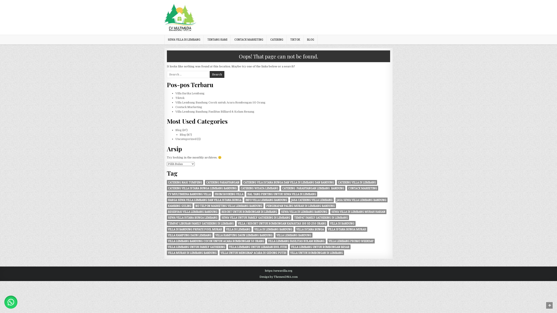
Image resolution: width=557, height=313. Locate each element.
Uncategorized (185, 139)
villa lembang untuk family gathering (196, 247)
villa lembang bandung (294, 235)
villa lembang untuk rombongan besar (320, 247)
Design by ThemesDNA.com (279, 276)
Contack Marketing (248, 39)
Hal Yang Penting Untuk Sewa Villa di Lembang (281, 194)
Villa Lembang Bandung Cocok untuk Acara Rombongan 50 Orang (220, 102)
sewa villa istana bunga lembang (193, 217)
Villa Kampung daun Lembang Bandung (244, 235)
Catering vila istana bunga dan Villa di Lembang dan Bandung (288, 182)
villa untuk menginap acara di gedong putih (253, 253)
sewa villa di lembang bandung (304, 211)
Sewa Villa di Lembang (184, 39)
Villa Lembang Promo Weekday (351, 241)
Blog (310, 39)
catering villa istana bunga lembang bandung (202, 188)
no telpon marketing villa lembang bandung (228, 206)
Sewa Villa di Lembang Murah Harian (358, 211)
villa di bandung (342, 223)
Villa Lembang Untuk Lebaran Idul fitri (258, 247)
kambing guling (179, 206)
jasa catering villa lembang (312, 200)
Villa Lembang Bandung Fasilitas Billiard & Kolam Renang (214, 111)
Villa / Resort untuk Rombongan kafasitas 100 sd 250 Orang (282, 223)
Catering (276, 39)
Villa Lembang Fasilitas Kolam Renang (296, 241)
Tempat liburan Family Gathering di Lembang (201, 223)
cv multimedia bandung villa (189, 194)
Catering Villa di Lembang (357, 182)
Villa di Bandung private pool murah (195, 229)
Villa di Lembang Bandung (273, 229)
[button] (10, 302)
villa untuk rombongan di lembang (316, 253)
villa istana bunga (310, 229)
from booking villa (229, 194)
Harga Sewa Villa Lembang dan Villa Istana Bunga (205, 200)
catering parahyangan (222, 182)
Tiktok (295, 39)
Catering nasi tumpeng (185, 182)
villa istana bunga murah (347, 229)
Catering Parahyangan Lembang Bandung (313, 188)
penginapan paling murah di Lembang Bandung (300, 206)
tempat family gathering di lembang (321, 217)
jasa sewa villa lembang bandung (361, 200)
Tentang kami (217, 39)
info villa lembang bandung (266, 200)
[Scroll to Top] (549, 305)
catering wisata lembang (259, 188)
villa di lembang (238, 229)
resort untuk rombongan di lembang (249, 211)
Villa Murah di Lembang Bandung (192, 253)
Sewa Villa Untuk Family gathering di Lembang (255, 217)
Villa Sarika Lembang (190, 93)
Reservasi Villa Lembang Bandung (193, 211)
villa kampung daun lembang (189, 235)
